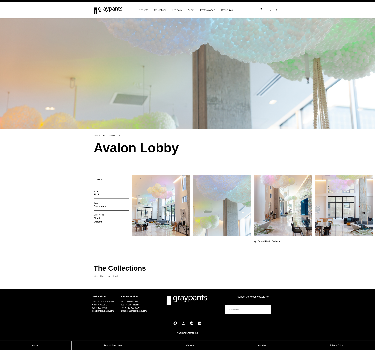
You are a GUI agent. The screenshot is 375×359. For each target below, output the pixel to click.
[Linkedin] (199, 323)
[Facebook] (175, 323)
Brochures (227, 10)
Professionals (207, 10)
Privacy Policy (336, 345)
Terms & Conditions (113, 345)
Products (143, 10)
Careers (190, 345)
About (191, 10)
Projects (177, 10)
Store (96, 135)
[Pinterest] (191, 323)
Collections (160, 10)
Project (103, 135)
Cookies (262, 345)
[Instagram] (183, 323)
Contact (35, 345)
